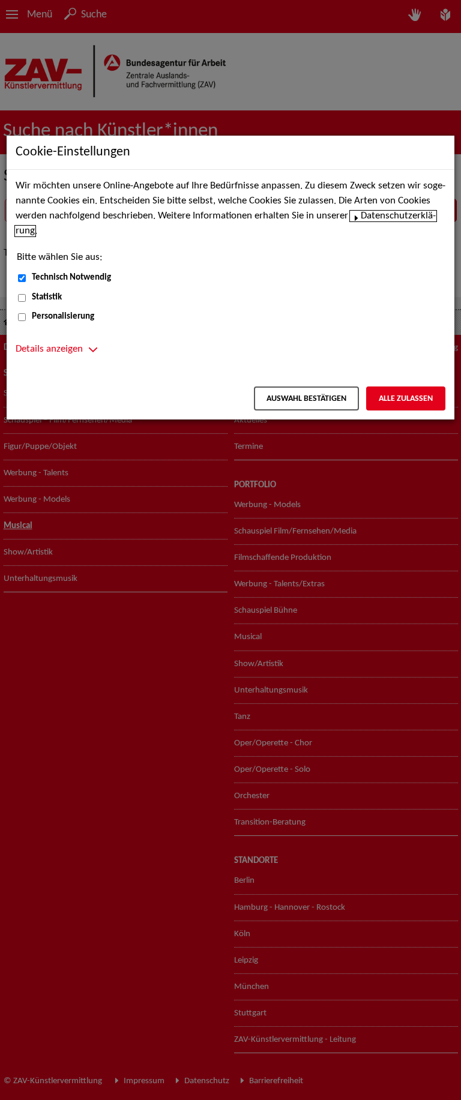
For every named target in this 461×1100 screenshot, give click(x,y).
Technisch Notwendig (71, 277)
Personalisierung (63, 316)
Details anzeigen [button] (49, 349)
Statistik (47, 297)
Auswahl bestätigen (306, 398)
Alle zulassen (406, 398)
